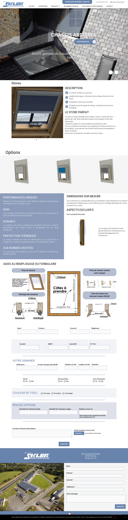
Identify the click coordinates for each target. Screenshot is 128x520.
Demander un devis (71, 6)
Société (23, 344)
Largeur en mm (84, 364)
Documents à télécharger (92, 6)
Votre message (72, 493)
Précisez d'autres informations (24, 428)
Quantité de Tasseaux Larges (60, 409)
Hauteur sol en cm (85, 409)
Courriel (73, 328)
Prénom (42, 328)
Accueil (32, 6)
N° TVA (93, 344)
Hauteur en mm (70, 364)
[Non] (126, 517)
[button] (111, 72)
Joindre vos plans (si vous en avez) (84, 430)
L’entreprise (43, 6)
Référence (20, 364)
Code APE (73, 344)
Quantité (95, 364)
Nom (20, 328)
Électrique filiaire (63, 379)
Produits (54, 6)
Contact (109, 6)
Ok (114, 517)
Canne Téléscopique (99, 379)
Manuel (25, 379)
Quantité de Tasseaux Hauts (29, 409)
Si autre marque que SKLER (48, 364)
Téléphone (95, 328)
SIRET (51, 344)
